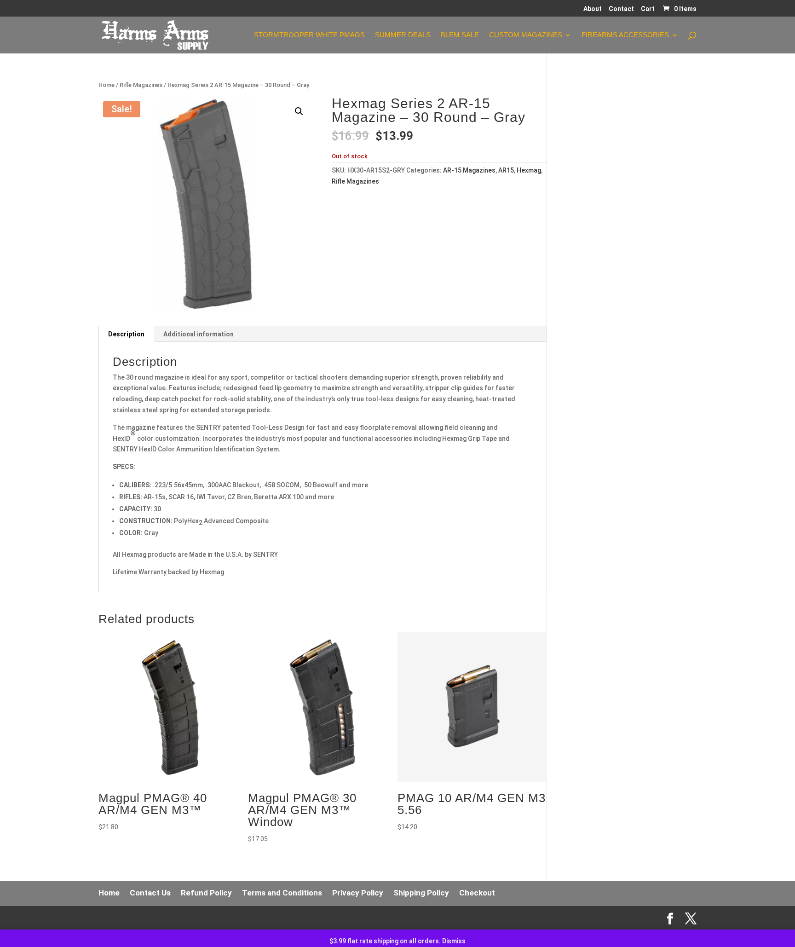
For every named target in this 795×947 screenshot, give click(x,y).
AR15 (506, 170)
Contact (621, 9)
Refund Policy (206, 892)
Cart (648, 9)
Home (106, 84)
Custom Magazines (525, 35)
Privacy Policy (357, 892)
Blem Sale (460, 35)
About (592, 9)
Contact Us (150, 892)
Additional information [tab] (198, 334)
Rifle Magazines (141, 84)
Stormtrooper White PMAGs (309, 35)
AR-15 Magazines (469, 170)
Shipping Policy (421, 892)
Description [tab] (126, 334)
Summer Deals (403, 35)
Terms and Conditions (282, 892)
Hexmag (529, 170)
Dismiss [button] (454, 941)
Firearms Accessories (625, 35)
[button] (299, 111)
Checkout (477, 892)
